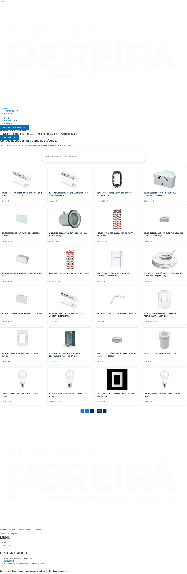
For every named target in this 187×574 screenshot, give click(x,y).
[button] (9, 137)
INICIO (6, 108)
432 (99, 411)
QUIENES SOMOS (11, 111)
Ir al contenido (5, 1)
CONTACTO (8, 114)
